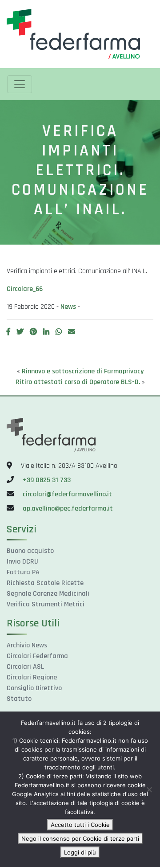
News (68, 306)
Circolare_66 (25, 289)
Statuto (19, 698)
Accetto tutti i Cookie (80, 824)
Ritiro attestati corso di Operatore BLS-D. (78, 382)
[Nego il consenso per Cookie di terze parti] (148, 789)
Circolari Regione (32, 677)
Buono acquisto (30, 551)
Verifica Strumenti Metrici (45, 604)
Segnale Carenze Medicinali (48, 593)
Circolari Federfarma (37, 656)
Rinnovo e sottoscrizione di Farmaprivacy (83, 371)
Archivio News (27, 645)
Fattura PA (23, 572)
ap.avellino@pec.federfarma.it (67, 508)
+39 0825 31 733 (47, 480)
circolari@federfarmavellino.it (67, 494)
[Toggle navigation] (19, 84)
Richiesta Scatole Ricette (45, 583)
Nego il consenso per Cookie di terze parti (80, 838)
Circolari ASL (25, 666)
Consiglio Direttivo (34, 688)
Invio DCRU (22, 561)
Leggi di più (80, 852)
